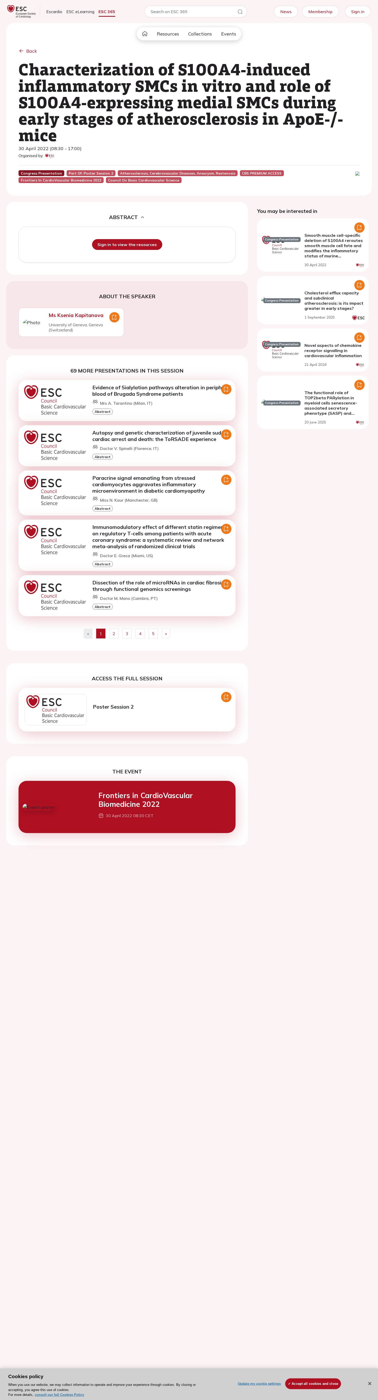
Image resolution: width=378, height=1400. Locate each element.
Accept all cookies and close (315, 1384)
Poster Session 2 (113, 706)
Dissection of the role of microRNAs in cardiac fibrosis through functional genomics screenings (158, 585)
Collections (200, 34)
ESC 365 (106, 11)
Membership (320, 11)
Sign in (357, 11)
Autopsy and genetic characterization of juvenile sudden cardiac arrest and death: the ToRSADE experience (161, 435)
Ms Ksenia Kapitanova (76, 315)
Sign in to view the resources (127, 244)
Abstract (103, 411)
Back (31, 51)
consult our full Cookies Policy (59, 1395)
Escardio (54, 11)
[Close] (369, 1383)
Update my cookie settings (259, 1384)
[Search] (240, 12)
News (286, 11)
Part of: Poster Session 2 (91, 173)
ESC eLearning (80, 11)
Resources (168, 34)
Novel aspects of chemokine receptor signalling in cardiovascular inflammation (333, 350)
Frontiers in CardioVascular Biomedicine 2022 (145, 800)
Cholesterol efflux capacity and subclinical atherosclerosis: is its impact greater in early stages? (333, 300)
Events (228, 34)
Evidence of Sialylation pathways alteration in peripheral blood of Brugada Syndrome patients (161, 390)
